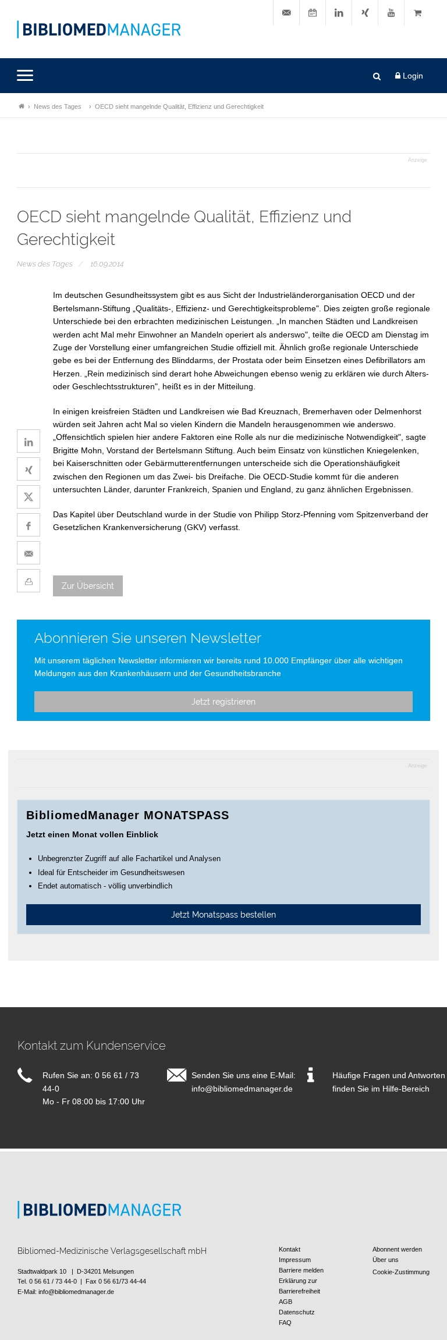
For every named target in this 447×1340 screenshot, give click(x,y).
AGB (285, 1301)
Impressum (295, 1259)
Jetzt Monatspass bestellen (223, 914)
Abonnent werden (397, 1249)
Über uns (385, 1259)
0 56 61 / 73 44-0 (53, 1281)
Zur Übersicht (88, 586)
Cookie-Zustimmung (401, 1271)
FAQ (285, 1322)
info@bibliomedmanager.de (242, 1088)
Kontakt (289, 1249)
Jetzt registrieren (223, 701)
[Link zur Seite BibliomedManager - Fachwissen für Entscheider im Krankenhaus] (21, 106)
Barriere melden (301, 1270)
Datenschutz (297, 1312)
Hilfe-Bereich (406, 1088)
